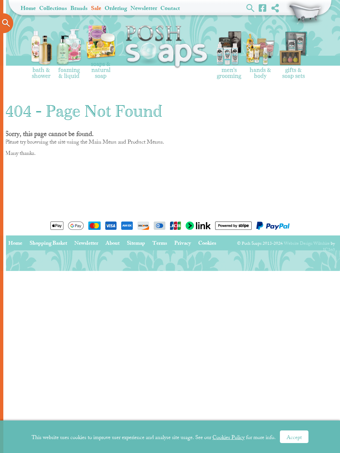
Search (250, 7)
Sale (96, 8)
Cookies (207, 243)
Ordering (116, 8)
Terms (159, 243)
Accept (294, 437)
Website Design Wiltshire (307, 243)
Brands (79, 8)
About (113, 243)
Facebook (262, 7)
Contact (170, 8)
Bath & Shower (41, 70)
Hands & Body (260, 70)
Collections (53, 8)
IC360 (329, 249)
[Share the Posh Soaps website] (275, 8)
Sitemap (136, 243)
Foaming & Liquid (69, 70)
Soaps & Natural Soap (101, 67)
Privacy (182, 243)
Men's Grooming (229, 70)
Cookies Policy (228, 437)
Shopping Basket (305, 13)
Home (28, 8)
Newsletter (143, 8)
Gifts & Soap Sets (293, 70)
